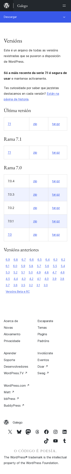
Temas (42, 327)
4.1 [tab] (39, 278)
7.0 (10, 234)
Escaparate (45, 321)
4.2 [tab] (31, 278)
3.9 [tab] (54, 278)
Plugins (42, 334)
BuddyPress (14, 405)
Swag (43, 373)
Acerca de (11, 321)
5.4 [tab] (63, 265)
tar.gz (56, 124)
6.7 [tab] (24, 259)
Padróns (43, 341)
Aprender (10, 353)
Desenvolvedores (16, 366)
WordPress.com (17, 385)
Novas (8, 327)
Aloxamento (12, 334)
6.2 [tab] (63, 259)
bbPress (11, 399)
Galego (18, 422)
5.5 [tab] (55, 265)
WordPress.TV (15, 373)
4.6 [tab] (62, 272)
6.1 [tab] (7, 265)
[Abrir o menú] (65, 5)
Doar (42, 366)
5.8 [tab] (31, 265)
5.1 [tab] (23, 272)
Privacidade (12, 341)
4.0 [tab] (46, 278)
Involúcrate (45, 353)
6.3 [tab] (55, 259)
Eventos (43, 360)
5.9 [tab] (23, 265)
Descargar (10, 16)
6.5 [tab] (39, 259)
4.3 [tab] (24, 278)
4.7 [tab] (54, 272)
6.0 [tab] (15, 265)
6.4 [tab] (47, 259)
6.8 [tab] (16, 259)
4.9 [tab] (39, 272)
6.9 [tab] (8, 259)
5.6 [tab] (47, 265)
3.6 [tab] (15, 285)
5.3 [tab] (8, 272)
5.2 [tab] (15, 272)
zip (35, 124)
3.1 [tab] (38, 285)
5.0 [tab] (31, 272)
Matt (9, 392)
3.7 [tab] (8, 285)
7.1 (9, 124)
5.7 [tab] (39, 265)
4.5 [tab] (8, 278)
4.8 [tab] (46, 272)
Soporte (9, 360)
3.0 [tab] (46, 285)
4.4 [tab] (16, 278)
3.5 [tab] (23, 285)
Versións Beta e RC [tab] (18, 291)
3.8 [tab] (62, 278)
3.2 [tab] (31, 285)
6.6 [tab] (32, 259)
